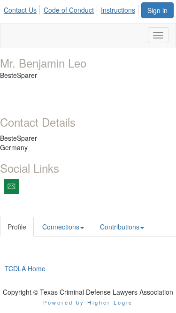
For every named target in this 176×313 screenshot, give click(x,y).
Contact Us (20, 10)
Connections (60, 226)
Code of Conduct (69, 10)
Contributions (119, 226)
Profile (17, 226)
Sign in (157, 10)
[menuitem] (23, 8)
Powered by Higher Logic (88, 302)
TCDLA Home (25, 268)
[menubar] (72, 8)
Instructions (118, 10)
